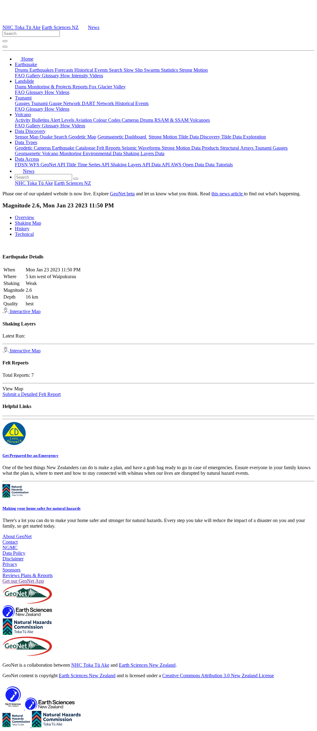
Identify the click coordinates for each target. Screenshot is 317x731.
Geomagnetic (28, 153)
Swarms (152, 70)
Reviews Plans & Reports (27, 575)
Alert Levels (62, 120)
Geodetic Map (82, 136)
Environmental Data (103, 153)
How (66, 75)
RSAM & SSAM (172, 120)
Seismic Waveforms (142, 148)
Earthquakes (42, 70)
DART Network (98, 103)
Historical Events (91, 70)
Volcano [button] (23, 114)
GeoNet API (53, 164)
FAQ (20, 75)
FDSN (22, 164)
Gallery (34, 75)
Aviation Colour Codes (98, 120)
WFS (35, 164)
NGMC (10, 547)
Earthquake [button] (26, 64)
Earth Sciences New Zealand (147, 665)
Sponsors (11, 569)
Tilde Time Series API (88, 164)
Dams (21, 86)
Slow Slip (134, 70)
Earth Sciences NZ (60, 27)
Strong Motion (193, 70)
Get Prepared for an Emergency (30, 455)
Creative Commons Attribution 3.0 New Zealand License (218, 675)
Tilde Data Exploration (243, 136)
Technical (24, 234)
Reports (80, 86)
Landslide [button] (24, 81)
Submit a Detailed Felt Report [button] (31, 394)
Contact (10, 542)
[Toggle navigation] (4, 47)
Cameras (131, 120)
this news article (227, 193)
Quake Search (54, 136)
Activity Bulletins (32, 120)
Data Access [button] (27, 159)
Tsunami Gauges (271, 148)
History (22, 228)
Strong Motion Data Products (191, 148)
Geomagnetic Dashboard (122, 136)
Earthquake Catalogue (74, 148)
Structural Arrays (237, 148)
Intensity (80, 75)
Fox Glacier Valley (107, 86)
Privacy (9, 564)
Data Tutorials (219, 164)
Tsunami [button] (23, 97)
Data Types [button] (26, 142)
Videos (96, 75)
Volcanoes (200, 120)
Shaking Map (28, 223)
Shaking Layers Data (143, 153)
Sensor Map (27, 136)
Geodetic (24, 148)
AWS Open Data (188, 164)
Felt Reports (109, 148)
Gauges (23, 103)
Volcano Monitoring (62, 153)
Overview (24, 217)
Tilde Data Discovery (199, 136)
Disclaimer (13, 558)
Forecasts (64, 70)
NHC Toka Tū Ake (21, 27)
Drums (22, 70)
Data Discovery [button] (30, 131)
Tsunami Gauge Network (56, 103)
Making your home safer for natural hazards (41, 508)
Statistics (170, 70)
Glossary (51, 75)
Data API (161, 164)
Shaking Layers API (131, 164)
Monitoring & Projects (50, 86)
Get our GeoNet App (23, 581)
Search (116, 70)
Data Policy (13, 553)
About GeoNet (17, 536)
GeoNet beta (122, 193)
